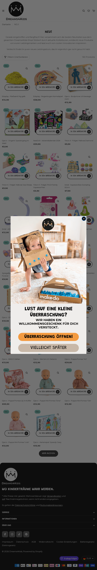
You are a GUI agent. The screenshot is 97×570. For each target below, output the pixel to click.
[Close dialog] (84, 219)
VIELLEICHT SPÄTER (48, 348)
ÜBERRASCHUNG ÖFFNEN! (48, 337)
